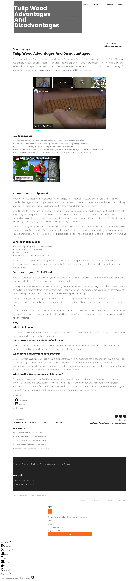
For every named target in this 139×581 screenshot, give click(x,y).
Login (69, 534)
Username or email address (59, 517)
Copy (25, 578)
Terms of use (122, 500)
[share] (102, 90)
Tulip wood (18, 59)
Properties (94, 500)
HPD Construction (48, 44)
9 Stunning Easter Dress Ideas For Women (28, 432)
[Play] (82, 82)
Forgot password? (55, 530)
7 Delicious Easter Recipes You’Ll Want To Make (30, 441)
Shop (102, 500)
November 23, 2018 (20, 44)
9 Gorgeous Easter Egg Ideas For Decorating (30, 436)
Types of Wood (45, 91)
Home (65, 17)
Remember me (56, 527)
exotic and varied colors (106, 202)
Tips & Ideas (84, 500)
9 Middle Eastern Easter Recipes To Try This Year (30, 445)
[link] (36, 91)
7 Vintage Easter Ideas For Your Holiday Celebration (32, 449)
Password (52, 520)
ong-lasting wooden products (27, 214)
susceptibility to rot (95, 286)
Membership (111, 500)
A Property (73, 17)
